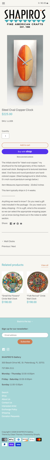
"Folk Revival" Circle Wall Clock (36, 297)
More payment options (25, 157)
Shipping (6, 413)
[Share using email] (21, 223)
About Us (6, 399)
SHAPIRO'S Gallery (25, 432)
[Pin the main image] (18, 223)
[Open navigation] (3, 3)
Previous (6, 246)
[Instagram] (8, 349)
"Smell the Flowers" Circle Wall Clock (11, 297)
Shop (4, 396)
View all (44, 265)
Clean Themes (16, 434)
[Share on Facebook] (11, 223)
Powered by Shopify (31, 434)
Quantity (5, 131)
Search (5, 392)
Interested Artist (9, 406)
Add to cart (25, 145)
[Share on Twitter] (14, 223)
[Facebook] (3, 349)
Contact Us (7, 402)
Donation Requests (10, 416)
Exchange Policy (9, 409)
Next (13, 246)
